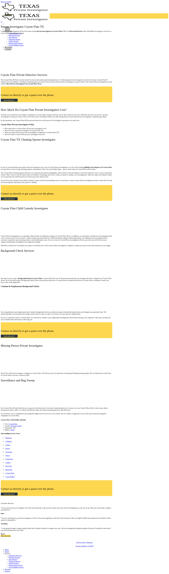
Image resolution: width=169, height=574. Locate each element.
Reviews (8, 569)
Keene (7, 448)
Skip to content (6, 2)
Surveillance (13, 559)
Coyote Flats (13, 424)
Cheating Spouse (14, 561)
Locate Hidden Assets (16, 567)
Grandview (9, 459)
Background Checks (16, 565)
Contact (7, 571)
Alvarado (8, 452)
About (7, 29)
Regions (90, 542)
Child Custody (14, 563)
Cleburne (8, 441)
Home (7, 550)
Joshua (7, 445)
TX (1, 21)
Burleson (8, 438)
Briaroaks (8, 470)
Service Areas (81, 542)
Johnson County (16, 426)
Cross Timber (10, 477)
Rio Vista (8, 466)
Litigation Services (15, 556)
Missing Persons (14, 35)
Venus (7, 455)
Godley (8, 463)
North (13, 430)
